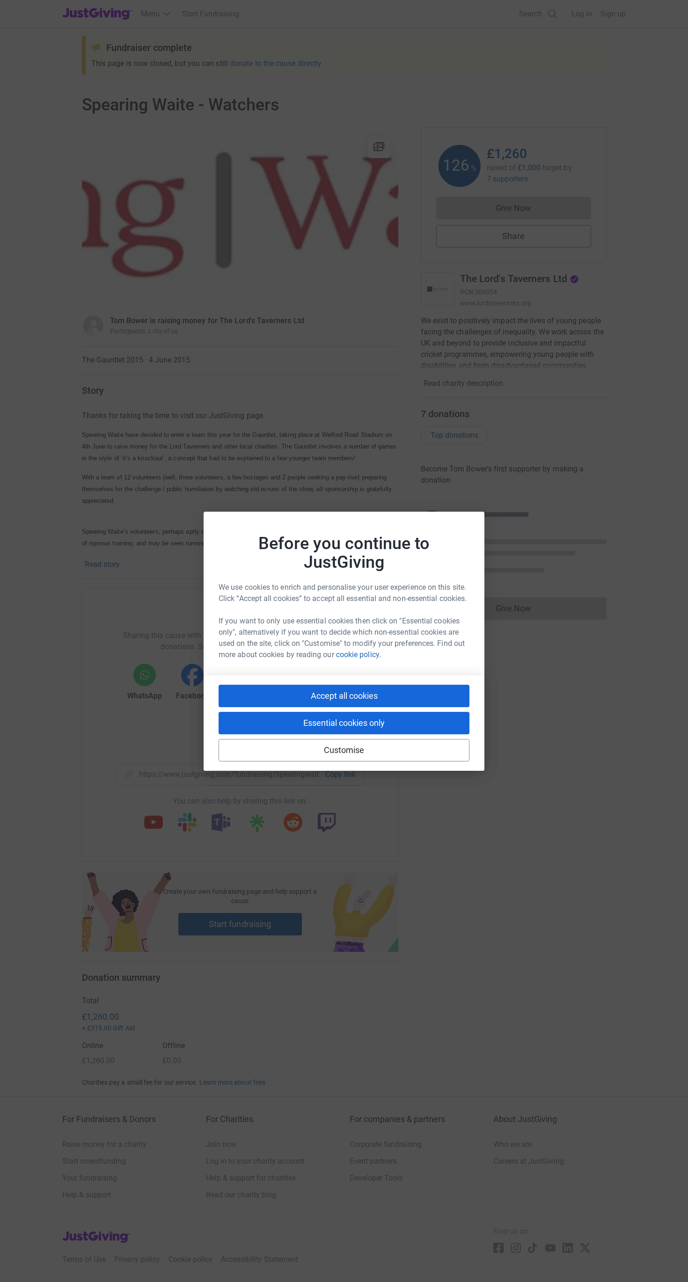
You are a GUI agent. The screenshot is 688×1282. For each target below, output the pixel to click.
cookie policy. (358, 654)
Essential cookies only (344, 723)
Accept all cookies (344, 696)
